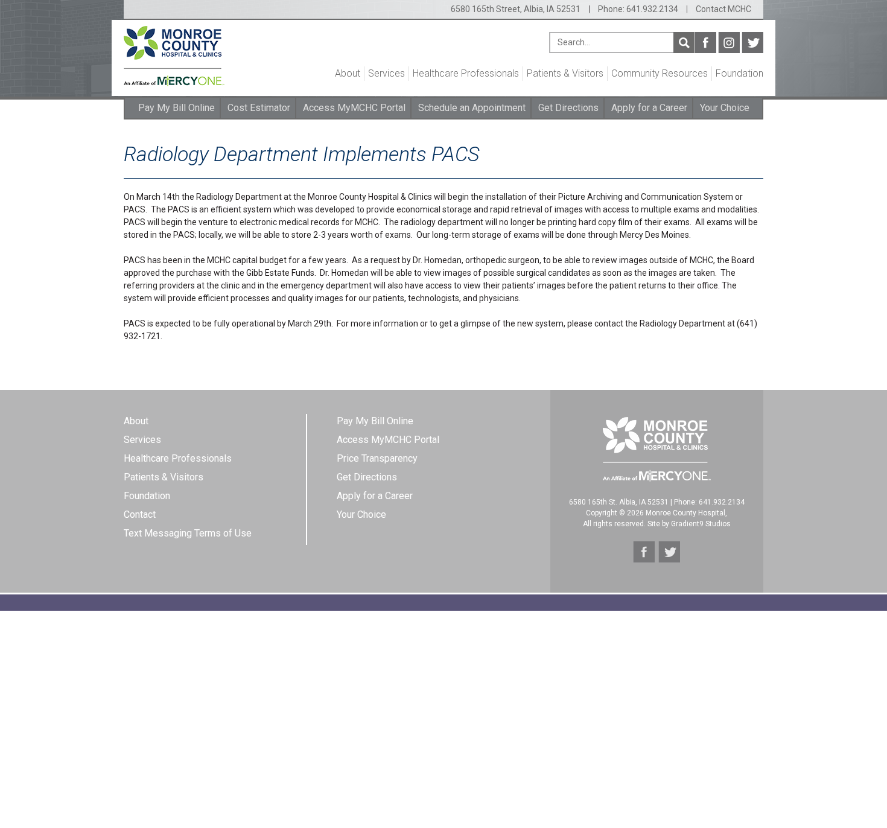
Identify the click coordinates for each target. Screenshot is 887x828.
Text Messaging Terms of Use (188, 533)
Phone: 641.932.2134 (638, 9)
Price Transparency (377, 458)
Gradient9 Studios (701, 524)
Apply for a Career (649, 107)
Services (386, 73)
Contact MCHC (723, 9)
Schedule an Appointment (472, 107)
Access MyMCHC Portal (354, 107)
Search (684, 42)
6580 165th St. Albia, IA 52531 (619, 502)
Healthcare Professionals (466, 73)
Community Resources (659, 73)
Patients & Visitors (565, 73)
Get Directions (568, 107)
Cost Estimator (258, 107)
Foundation (739, 73)
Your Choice (724, 107)
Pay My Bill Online (176, 107)
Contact (140, 514)
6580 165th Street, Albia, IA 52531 (515, 9)
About (347, 73)
